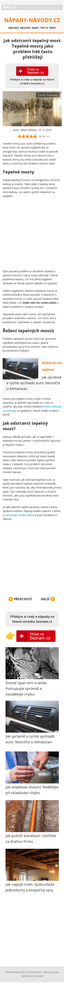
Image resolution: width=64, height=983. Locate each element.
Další (45, 599)
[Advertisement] (32, 233)
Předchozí (22, 599)
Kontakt (39, 975)
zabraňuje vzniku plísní (19, 515)
